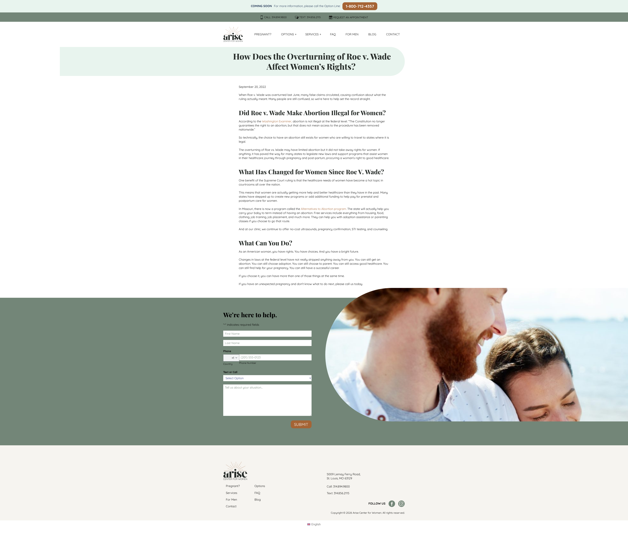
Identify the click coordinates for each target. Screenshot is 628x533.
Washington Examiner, (277, 121)
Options (287, 34)
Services (312, 34)
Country (228, 363)
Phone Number (247, 362)
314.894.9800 (279, 17)
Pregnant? (262, 34)
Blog (372, 34)
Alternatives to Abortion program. (324, 209)
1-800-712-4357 (360, 6)
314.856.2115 (314, 17)
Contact (393, 34)
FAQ (333, 34)
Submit (301, 424)
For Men (352, 34)
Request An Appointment (350, 17)
